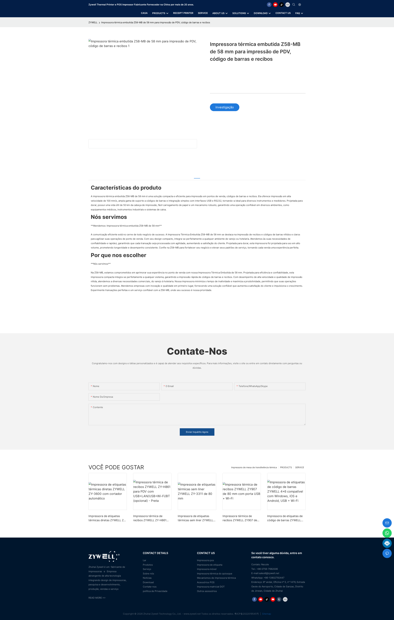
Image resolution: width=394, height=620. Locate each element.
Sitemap (266, 613)
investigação (224, 107)
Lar (144, 560)
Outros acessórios (207, 591)
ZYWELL (92, 22)
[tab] (197, 176)
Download (148, 582)
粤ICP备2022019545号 (246, 613)
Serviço (147, 569)
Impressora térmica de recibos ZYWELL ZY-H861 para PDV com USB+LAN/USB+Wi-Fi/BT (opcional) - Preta (149, 518)
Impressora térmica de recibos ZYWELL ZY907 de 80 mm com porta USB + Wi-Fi (241, 518)
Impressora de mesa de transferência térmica (254, 467)
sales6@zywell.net (269, 573)
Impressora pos (205, 560)
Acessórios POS (206, 582)
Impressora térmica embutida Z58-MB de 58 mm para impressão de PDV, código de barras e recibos (155, 22)
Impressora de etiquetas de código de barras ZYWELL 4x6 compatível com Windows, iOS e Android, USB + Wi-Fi (285, 518)
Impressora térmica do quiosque (214, 573)
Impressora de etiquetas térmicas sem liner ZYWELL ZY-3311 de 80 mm (195, 518)
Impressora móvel (207, 569)
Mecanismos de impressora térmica (216, 577)
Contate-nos (150, 586)
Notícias (147, 577)
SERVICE (299, 467)
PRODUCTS (286, 467)
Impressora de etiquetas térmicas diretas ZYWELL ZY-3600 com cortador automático (107, 518)
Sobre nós (148, 573)
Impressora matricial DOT (211, 586)
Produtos (148, 564)
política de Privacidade (155, 591)
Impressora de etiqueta (209, 564)
